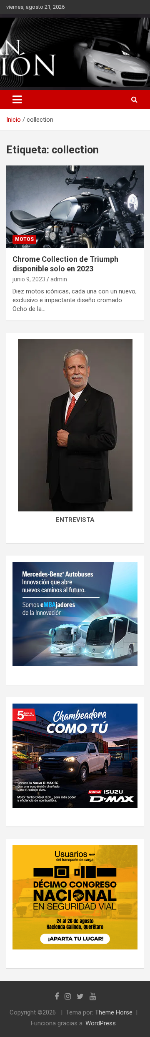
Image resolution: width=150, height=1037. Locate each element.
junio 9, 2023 (28, 279)
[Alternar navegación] (17, 99)
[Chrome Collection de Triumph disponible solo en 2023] (75, 206)
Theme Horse (113, 1012)
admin (58, 279)
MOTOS (24, 239)
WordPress (100, 1023)
